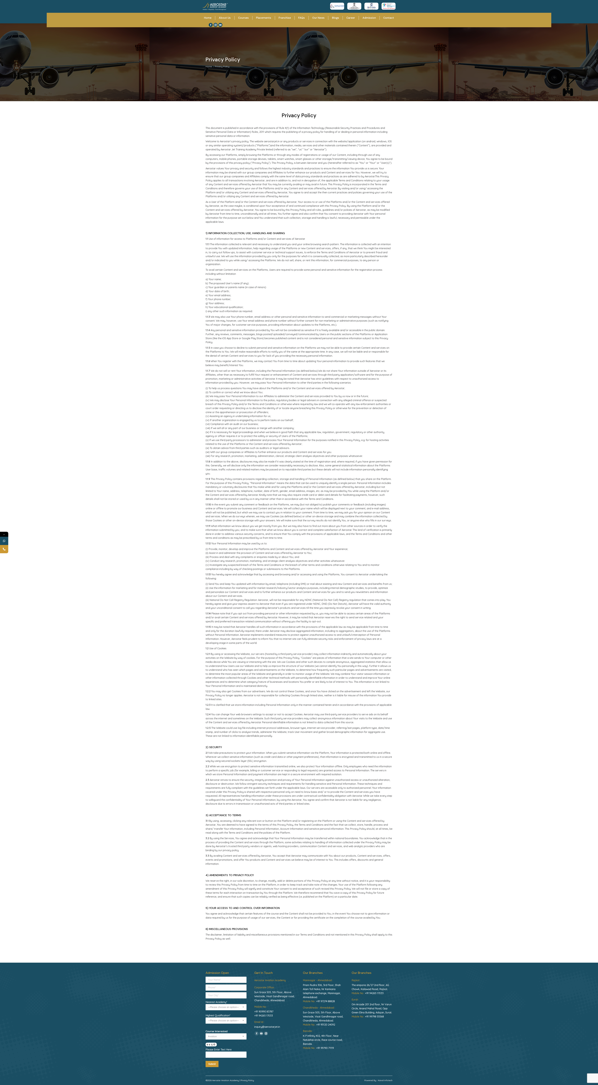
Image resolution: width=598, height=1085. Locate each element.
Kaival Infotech (385, 1080)
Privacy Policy (247, 1080)
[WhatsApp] (4, 541)
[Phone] (4, 549)
